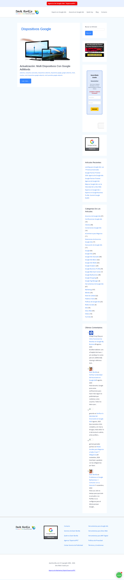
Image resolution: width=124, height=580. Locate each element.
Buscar (88, 33)
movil (73, 73)
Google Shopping (90, 278)
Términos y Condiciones (96, 545)
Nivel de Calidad (90, 296)
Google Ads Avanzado (92, 257)
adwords (22, 73)
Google (87, 251)
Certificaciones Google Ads (93, 219)
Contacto (67, 526)
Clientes (87, 225)
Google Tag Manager (91, 281)
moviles (22, 75)
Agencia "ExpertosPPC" (71, 540)
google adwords (66, 73)
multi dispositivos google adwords (34, 75)
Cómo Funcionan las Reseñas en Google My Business (96, 341)
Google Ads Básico (91, 260)
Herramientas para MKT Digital (98, 536)
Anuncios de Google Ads (93, 216)
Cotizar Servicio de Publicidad (73, 545)
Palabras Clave (89, 299)
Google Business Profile (92, 269)
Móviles (87, 293)
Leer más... (26, 80)
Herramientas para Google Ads (98, 526)
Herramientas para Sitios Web (98, 531)
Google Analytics (90, 266)
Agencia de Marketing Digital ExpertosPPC (62, 570)
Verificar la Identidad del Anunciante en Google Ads (95, 377)
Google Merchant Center (93, 272)
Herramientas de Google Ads (94, 284)
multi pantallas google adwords (54, 75)
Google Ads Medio (91, 263)
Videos (87, 314)
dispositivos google (56, 73)
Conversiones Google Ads (93, 228)
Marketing (88, 290)
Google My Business (91, 275)
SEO (86, 308)
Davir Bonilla (93, 372)
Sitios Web (88, 311)
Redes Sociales (89, 305)
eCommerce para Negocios (93, 233)
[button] (62, 3)
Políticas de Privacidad (95, 540)
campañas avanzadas (31, 73)
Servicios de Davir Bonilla (72, 531)
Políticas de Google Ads (92, 302)
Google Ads (88, 254)
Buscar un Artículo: (91, 27)
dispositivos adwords (44, 73)
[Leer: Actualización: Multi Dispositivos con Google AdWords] (45, 50)
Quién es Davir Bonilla (71, 536)
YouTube (88, 317)
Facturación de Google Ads (93, 245)
